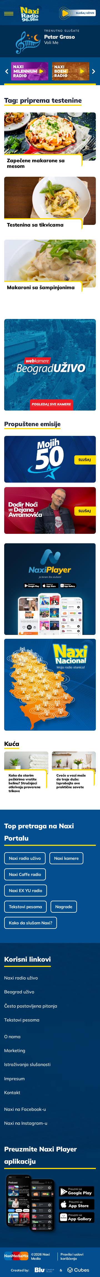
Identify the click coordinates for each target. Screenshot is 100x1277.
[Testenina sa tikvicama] (50, 201)
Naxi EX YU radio (25, 890)
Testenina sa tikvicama (35, 225)
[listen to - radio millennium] (30, 71)
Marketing (14, 1050)
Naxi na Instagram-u (25, 1123)
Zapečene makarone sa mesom (36, 163)
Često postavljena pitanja (30, 1006)
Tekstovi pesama (25, 906)
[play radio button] (77, 14)
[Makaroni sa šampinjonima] (50, 264)
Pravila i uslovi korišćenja (72, 1256)
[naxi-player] (50, 589)
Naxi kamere (66, 858)
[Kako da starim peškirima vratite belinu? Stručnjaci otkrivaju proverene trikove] (26, 763)
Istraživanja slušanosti (27, 1064)
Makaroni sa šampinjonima (41, 287)
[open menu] (8, 14)
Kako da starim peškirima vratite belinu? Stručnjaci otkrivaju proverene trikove (25, 783)
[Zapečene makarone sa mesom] (50, 136)
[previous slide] (6, 71)
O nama (12, 1036)
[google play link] (76, 1192)
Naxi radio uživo (25, 858)
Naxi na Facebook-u (25, 1109)
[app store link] (76, 1205)
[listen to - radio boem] (70, 71)
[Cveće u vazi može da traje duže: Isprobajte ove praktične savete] (74, 763)
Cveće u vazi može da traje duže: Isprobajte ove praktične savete (71, 781)
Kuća (11, 744)
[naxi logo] (30, 14)
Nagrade (63, 906)
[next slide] (93, 71)
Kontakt (12, 1092)
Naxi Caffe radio (25, 874)
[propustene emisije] (50, 459)
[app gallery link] (76, 1218)
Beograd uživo (19, 991)
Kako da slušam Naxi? (30, 922)
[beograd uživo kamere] (50, 365)
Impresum (14, 1078)
